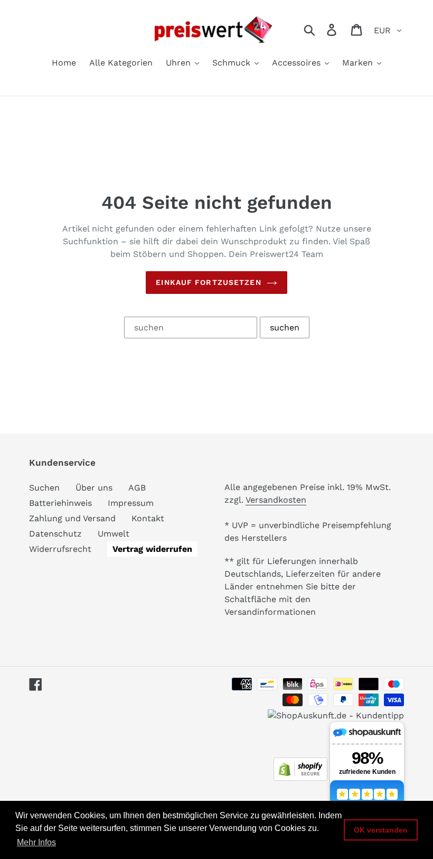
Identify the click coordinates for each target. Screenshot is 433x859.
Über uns (94, 488)
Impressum (131, 503)
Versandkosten (276, 500)
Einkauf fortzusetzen (208, 282)
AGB (137, 488)
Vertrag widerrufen (152, 549)
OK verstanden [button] (381, 830)
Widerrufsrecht (60, 549)
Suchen (44, 488)
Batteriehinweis (60, 503)
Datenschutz (55, 534)
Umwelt (113, 534)
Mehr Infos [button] (36, 842)
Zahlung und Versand (72, 518)
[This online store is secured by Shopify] (300, 778)
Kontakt (147, 518)
